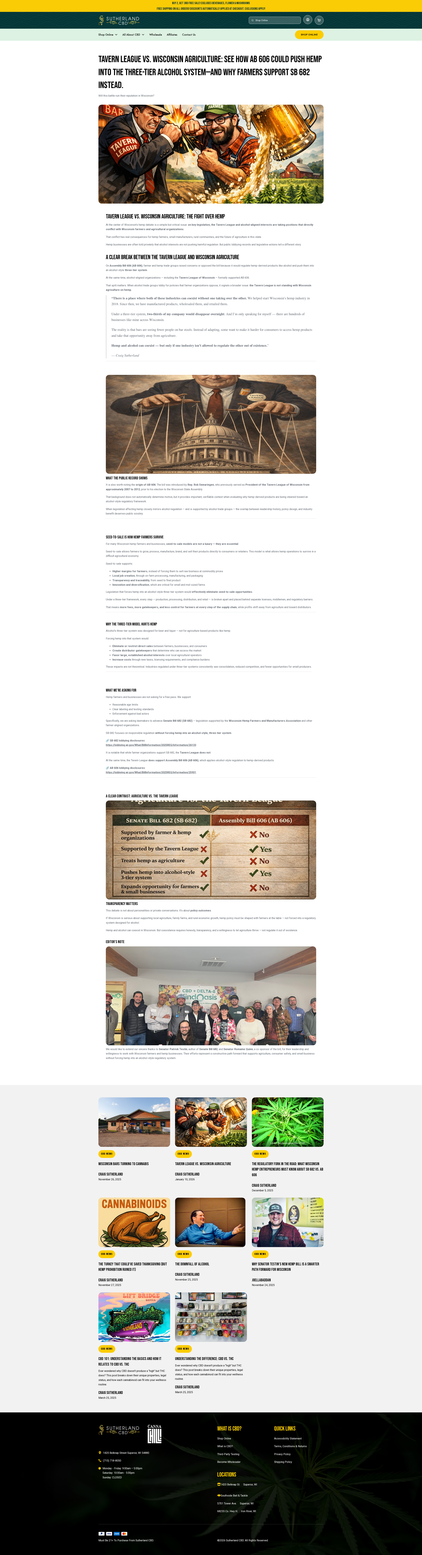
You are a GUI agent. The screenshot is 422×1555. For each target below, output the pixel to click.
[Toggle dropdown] (116, 34)
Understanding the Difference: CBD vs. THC (204, 1358)
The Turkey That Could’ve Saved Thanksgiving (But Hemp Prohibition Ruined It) (132, 1267)
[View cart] (319, 20)
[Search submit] (252, 20)
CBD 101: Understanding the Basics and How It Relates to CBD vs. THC (129, 1361)
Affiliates (172, 35)
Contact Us (189, 35)
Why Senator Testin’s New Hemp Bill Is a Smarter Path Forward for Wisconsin (285, 1267)
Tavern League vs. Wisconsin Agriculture (203, 1164)
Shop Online (105, 35)
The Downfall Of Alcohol (192, 1264)
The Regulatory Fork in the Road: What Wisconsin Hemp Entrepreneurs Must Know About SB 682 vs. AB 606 (287, 1169)
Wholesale (155, 35)
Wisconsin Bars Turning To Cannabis (123, 1164)
